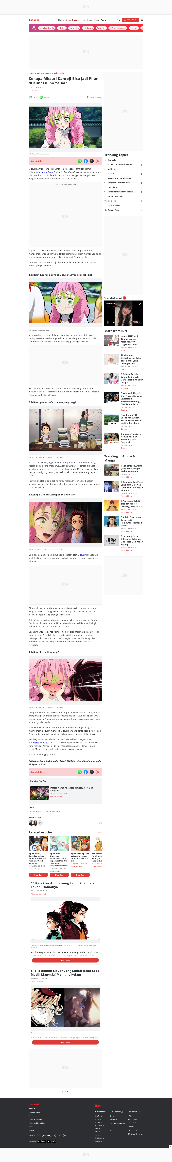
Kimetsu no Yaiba (44, 172)
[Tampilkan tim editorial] (100, 822)
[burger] (141, 19)
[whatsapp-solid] (80, 161)
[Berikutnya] (102, 848)
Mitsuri (81, 554)
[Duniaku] (34, 20)
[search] (118, 19)
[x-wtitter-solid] (92, 161)
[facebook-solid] (86, 161)
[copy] (98, 161)
